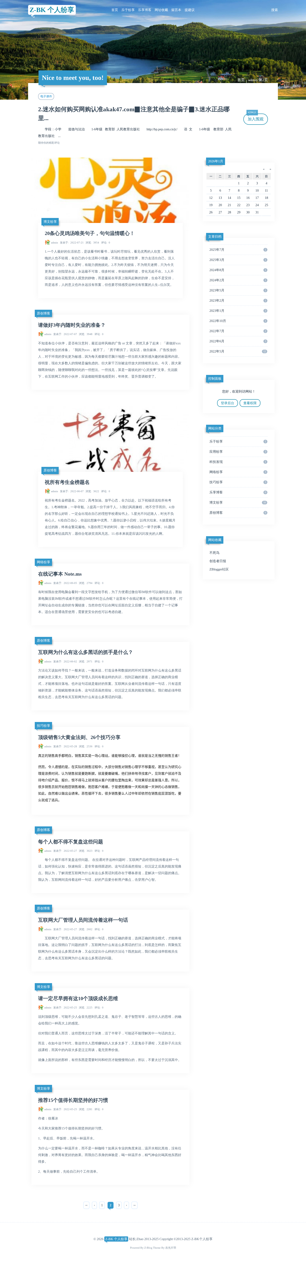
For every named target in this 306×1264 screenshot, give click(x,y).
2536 (85, 746)
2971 (85, 661)
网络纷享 (43, 562)
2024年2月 (237, 280)
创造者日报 (217, 561)
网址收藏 (161, 10)
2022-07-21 (72, 242)
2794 (85, 583)
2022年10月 (237, 321)
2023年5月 (237, 290)
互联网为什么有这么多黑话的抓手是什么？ (85, 652)
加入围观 (256, 117)
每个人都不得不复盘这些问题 (70, 841)
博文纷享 (50, 221)
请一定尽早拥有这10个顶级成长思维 (78, 998)
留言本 (176, 10)
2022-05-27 (65, 850)
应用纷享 (237, 451)
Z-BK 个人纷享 (52, 9)
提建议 (190, 10)
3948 (85, 334)
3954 (92, 242)
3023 (85, 850)
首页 (114, 10)
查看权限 (250, 403)
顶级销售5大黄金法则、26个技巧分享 (79, 737)
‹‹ (86, 1205)
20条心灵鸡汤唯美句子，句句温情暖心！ (90, 233)
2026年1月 (215, 161)
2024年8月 (237, 270)
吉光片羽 (170, 1247)
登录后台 (227, 403)
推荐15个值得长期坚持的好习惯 (73, 1100)
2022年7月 (237, 331)
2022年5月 (237, 351)
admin (54, 242)
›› (134, 1205)
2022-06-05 (65, 583)
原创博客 (43, 313)
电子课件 (46, 96)
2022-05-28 (65, 746)
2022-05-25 (65, 1007)
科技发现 (237, 462)
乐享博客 (144, 10)
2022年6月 (237, 341)
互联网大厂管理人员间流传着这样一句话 (83, 920)
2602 (85, 929)
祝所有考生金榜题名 (67, 482)
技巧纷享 (43, 725)
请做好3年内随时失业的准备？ (72, 325)
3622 (92, 491)
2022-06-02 (65, 661)
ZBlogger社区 (219, 569)
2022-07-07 (65, 334)
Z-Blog (148, 1247)
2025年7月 (237, 249)
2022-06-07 (72, 491)
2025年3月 (237, 260)
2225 (85, 1007)
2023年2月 (237, 300)
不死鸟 (214, 552)
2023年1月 (237, 310)
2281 (85, 1109)
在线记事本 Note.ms (60, 574)
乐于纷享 (128, 10)
